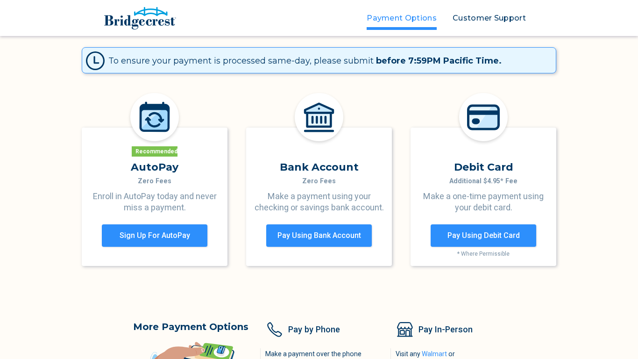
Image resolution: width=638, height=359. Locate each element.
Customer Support (489, 18)
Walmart (434, 354)
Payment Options (402, 18)
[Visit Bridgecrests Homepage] (140, 18)
